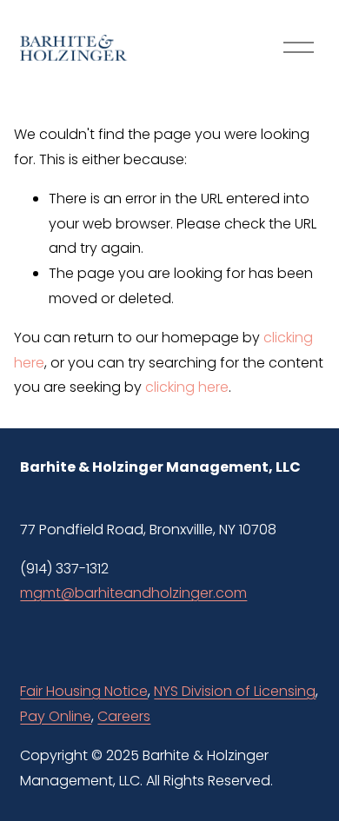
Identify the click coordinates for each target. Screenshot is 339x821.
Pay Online (55, 716)
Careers (123, 716)
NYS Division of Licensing (235, 691)
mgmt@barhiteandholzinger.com (133, 593)
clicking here (187, 387)
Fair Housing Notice (84, 691)
